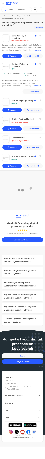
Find (13, 16)
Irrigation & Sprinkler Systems (25, 16)
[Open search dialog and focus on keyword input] (4, 10)
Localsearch (5, 16)
